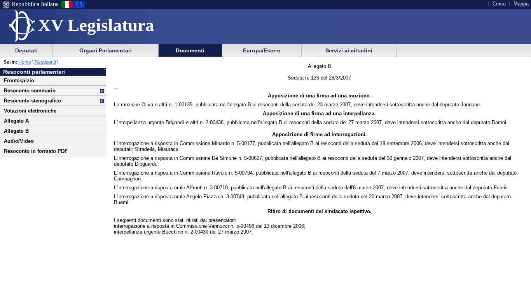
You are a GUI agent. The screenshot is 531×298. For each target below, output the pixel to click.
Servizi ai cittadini (349, 50)
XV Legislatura (96, 25)
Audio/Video (19, 141)
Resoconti (45, 62)
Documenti (190, 50)
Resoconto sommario (30, 91)
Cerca (499, 4)
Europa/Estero (261, 50)
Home (24, 62)
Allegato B (16, 131)
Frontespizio (19, 80)
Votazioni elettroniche (30, 111)
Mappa (521, 4)
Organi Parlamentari (105, 50)
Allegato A (16, 121)
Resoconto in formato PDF (36, 151)
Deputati (26, 50)
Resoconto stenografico (32, 101)
